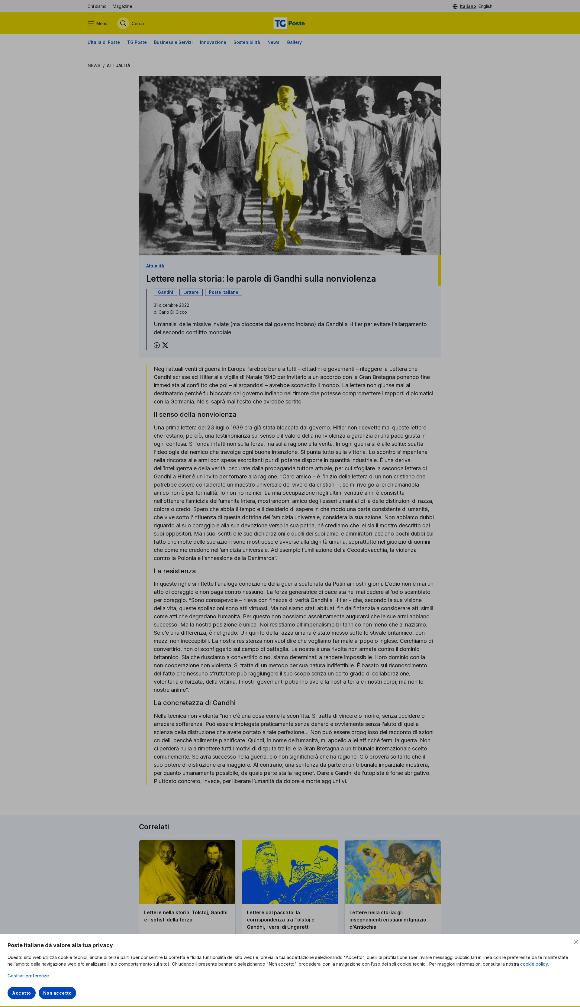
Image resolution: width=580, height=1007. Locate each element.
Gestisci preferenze (28, 976)
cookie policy (534, 964)
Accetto (21, 993)
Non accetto (57, 993)
